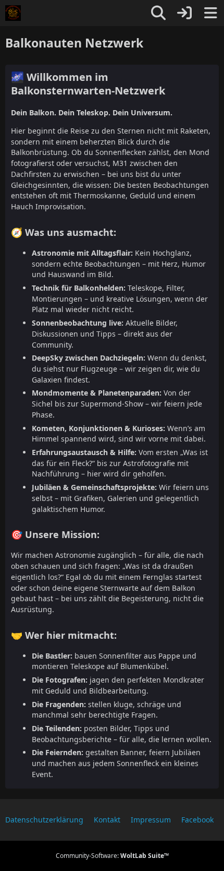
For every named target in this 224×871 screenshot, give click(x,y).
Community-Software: (112, 855)
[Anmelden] (184, 13)
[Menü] (210, 13)
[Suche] (158, 13)
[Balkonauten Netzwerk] (13, 13)
